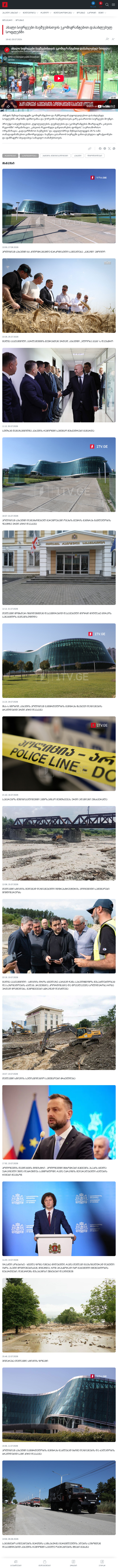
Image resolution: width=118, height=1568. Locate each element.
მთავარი (7, 20)
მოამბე (20, 20)
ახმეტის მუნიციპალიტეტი (55, 156)
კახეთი (77, 156)
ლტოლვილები (94, 156)
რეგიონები (10, 156)
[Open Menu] (113, 4)
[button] (11, 12)
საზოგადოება (29, 156)
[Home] (4, 4)
